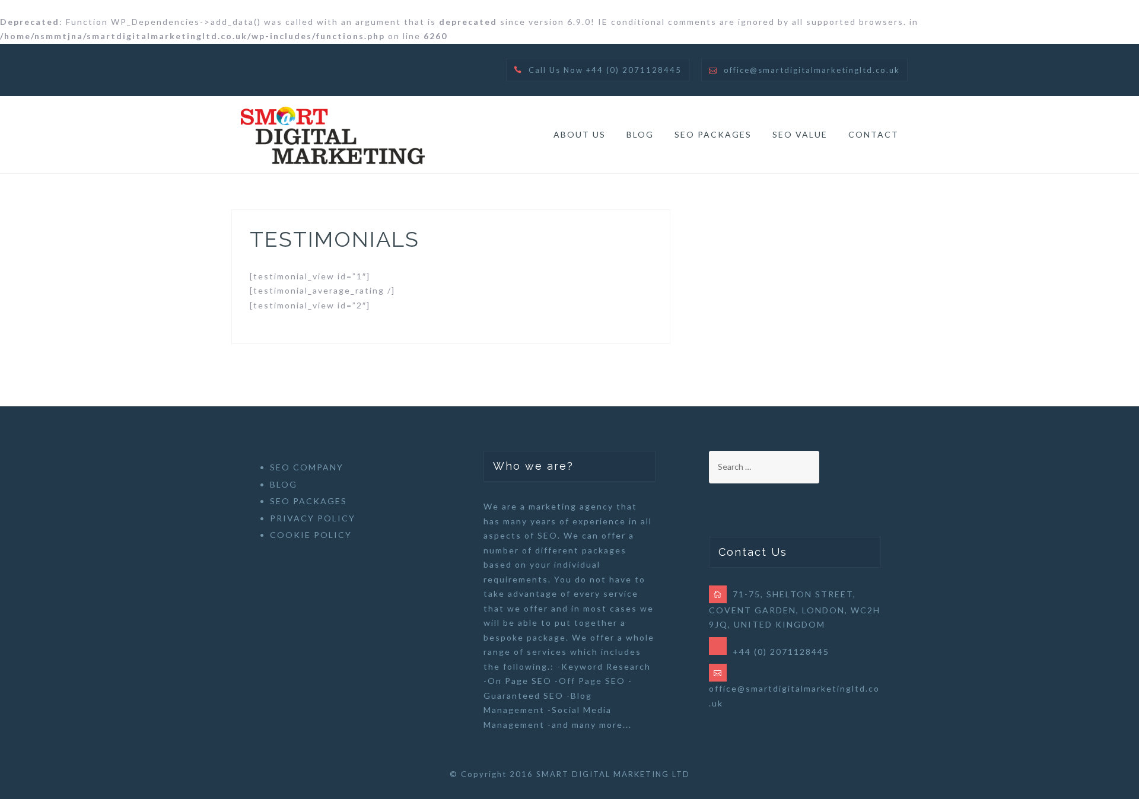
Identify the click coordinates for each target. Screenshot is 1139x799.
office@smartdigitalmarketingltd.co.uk (812, 70)
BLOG (640, 134)
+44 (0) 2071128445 (781, 652)
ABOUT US (579, 134)
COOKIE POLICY (311, 535)
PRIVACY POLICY (312, 518)
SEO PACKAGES (713, 134)
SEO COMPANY (306, 467)
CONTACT (873, 134)
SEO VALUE (800, 134)
